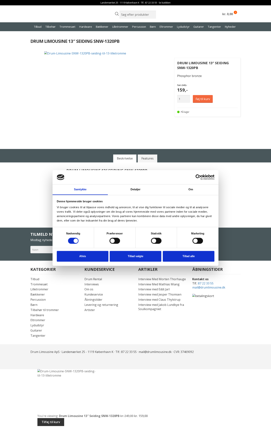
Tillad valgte (135, 256)
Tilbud (37, 26)
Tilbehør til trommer (44, 310)
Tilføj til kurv (51, 422)
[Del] (22, 429)
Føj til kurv (203, 99)
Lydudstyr (183, 26)
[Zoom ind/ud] (4, 429)
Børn (153, 26)
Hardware (85, 26)
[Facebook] (33, 362)
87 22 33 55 (205, 283)
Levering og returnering (101, 305)
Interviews (91, 284)
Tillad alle (189, 256)
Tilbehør (50, 26)
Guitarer (198, 26)
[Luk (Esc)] (31, 429)
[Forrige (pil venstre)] (4, 434)
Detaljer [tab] (136, 189)
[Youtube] (42, 362)
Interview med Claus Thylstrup (159, 300)
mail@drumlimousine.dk (208, 287)
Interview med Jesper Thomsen (159, 294)
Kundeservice (93, 294)
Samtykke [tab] (80, 189)
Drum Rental (93, 279)
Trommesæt (67, 26)
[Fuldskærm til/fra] (13, 429)
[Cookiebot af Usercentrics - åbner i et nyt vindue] (198, 177)
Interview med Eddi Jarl (154, 289)
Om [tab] (190, 189)
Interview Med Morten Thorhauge (162, 279)
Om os (88, 289)
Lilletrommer (120, 26)
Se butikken (165, 2)
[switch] (115, 241)
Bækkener (102, 26)
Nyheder (230, 26)
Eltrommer (166, 26)
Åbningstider (93, 300)
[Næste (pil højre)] (13, 434)
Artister (89, 310)
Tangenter (214, 26)
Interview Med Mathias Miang (159, 284)
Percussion (139, 26)
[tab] (125, 158)
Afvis (82, 256)
